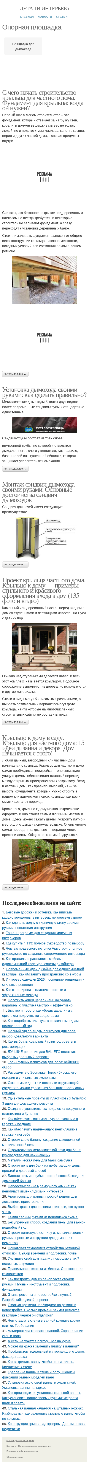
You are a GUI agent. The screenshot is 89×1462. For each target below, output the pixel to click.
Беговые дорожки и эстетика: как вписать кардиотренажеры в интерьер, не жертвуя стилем (42, 915)
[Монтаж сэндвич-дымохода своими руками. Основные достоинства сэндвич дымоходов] (44, 538)
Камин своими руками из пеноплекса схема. (43, 1216)
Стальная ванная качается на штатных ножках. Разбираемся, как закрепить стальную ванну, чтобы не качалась (43, 1413)
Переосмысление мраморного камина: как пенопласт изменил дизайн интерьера (39, 1188)
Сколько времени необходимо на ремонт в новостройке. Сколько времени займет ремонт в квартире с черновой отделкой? (40, 1310)
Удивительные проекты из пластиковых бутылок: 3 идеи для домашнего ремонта (44, 1101)
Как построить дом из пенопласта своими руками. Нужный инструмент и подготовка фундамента (38, 1284)
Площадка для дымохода (23, 46)
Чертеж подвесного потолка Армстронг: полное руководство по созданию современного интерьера (43, 951)
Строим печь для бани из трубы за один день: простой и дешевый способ (41, 1168)
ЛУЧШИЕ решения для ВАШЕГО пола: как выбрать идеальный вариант (39, 1054)
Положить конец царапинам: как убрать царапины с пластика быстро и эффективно (37, 1002)
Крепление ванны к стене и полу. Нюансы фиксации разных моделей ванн (38, 1374)
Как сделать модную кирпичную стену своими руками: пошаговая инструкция (40, 925)
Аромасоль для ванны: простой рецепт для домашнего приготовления (39, 1199)
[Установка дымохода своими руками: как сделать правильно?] (44, 425)
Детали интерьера (44, 8)
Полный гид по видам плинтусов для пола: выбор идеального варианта (39, 1033)
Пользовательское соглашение (34, 1445)
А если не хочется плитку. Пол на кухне (39, 1340)
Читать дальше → (15, 373)
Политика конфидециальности (22, 1451)
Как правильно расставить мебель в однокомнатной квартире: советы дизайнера (38, 961)
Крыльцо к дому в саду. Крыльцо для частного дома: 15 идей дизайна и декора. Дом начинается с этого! (43, 745)
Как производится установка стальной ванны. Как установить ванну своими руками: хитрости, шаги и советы (41, 1397)
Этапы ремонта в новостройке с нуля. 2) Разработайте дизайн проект (37, 1297)
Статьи (62, 16)
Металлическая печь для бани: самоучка (40, 1160)
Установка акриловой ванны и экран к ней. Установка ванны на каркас (39, 1385)
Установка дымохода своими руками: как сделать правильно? (44, 391)
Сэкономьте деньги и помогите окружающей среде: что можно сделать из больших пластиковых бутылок (43, 1087)
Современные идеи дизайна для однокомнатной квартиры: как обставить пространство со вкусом (43, 971)
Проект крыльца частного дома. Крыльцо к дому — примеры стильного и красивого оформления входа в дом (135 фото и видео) (43, 590)
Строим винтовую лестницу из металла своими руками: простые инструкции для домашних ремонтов (42, 1237)
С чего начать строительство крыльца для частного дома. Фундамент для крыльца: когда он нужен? (42, 99)
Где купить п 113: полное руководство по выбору (45, 943)
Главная (27, 16)
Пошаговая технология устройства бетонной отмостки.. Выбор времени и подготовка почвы (41, 1250)
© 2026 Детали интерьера (20, 1440)
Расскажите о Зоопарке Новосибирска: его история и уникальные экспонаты (39, 1075)
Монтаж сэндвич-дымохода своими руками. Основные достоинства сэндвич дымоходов (38, 491)
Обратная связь (14, 1456)
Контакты (11, 1445)
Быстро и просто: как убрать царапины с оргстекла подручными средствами (37, 1013)
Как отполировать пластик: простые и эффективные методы (34, 992)
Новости (45, 16)
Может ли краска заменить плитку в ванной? (43, 1346)
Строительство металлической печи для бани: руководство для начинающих (41, 1152)
